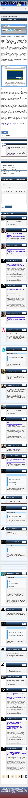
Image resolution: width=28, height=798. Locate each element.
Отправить (8, 206)
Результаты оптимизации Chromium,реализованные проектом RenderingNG (16, 753)
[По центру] (16, 191)
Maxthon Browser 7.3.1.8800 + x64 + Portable (12, 173)
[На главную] (14, 3)
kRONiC (8, 349)
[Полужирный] (4, 191)
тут (8, 556)
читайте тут (11, 154)
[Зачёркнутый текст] (11, 191)
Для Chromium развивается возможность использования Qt (15, 265)
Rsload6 (9, 497)
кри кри (8, 229)
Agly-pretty (9, 371)
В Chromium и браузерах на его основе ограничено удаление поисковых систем (15, 424)
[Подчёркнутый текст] (9, 191)
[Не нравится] (2, 132)
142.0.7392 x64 (5, 124)
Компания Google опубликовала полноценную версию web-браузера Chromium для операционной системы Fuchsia (16, 291)
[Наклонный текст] (6, 191)
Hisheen (9, 471)
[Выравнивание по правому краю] (19, 191)
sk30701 (9, 329)
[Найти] (25, 8)
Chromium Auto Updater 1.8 (8, 165)
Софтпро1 (9, 260)
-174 (5, 132)
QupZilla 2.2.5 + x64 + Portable (9, 167)
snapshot (15, 449)
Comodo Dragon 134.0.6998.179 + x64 (10, 169)
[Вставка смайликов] (22, 191)
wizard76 (9, 385)
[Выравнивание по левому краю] (14, 191)
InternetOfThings (10, 573)
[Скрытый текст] (24, 191)
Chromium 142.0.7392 (12, 123)
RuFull (8, 217)
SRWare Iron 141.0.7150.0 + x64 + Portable (11, 171)
